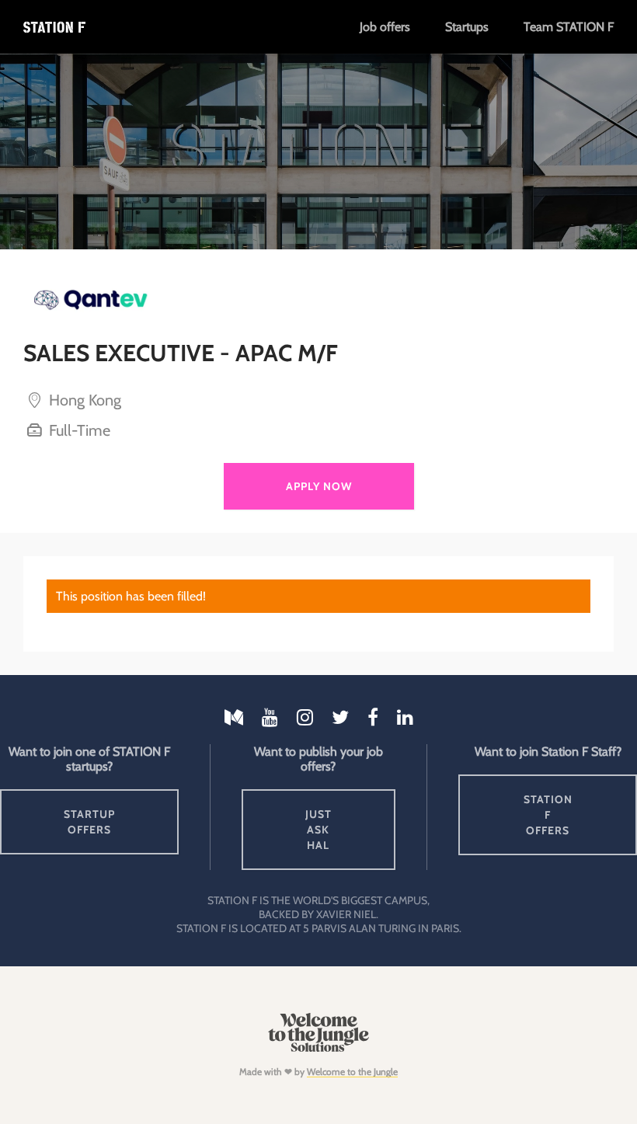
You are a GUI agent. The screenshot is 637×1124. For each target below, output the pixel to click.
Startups (467, 26)
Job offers (385, 26)
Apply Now (319, 486)
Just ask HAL (318, 829)
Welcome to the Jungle (352, 1071)
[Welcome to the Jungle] (318, 1048)
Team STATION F (569, 26)
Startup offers (89, 822)
